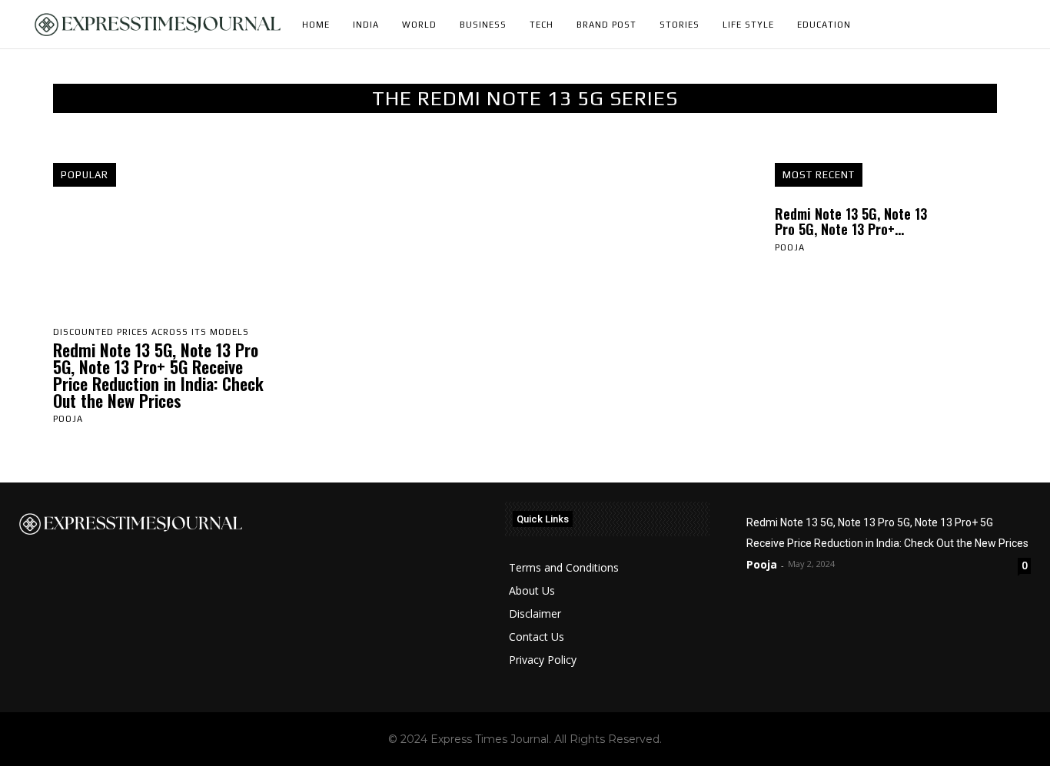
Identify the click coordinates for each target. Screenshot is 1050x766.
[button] (1012, 24)
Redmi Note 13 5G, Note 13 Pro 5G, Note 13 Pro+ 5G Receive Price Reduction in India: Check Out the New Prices (158, 375)
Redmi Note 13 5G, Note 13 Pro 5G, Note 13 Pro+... (851, 221)
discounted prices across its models (151, 332)
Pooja (68, 418)
